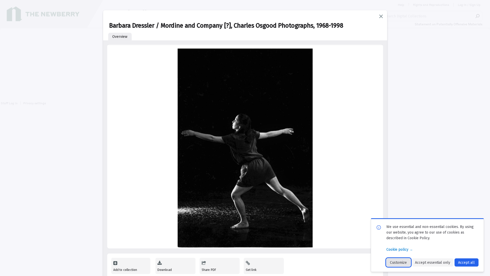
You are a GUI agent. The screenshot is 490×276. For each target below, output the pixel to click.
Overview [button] (119, 36)
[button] (381, 16)
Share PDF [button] (209, 270)
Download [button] (164, 270)
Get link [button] (251, 270)
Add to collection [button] (125, 270)
